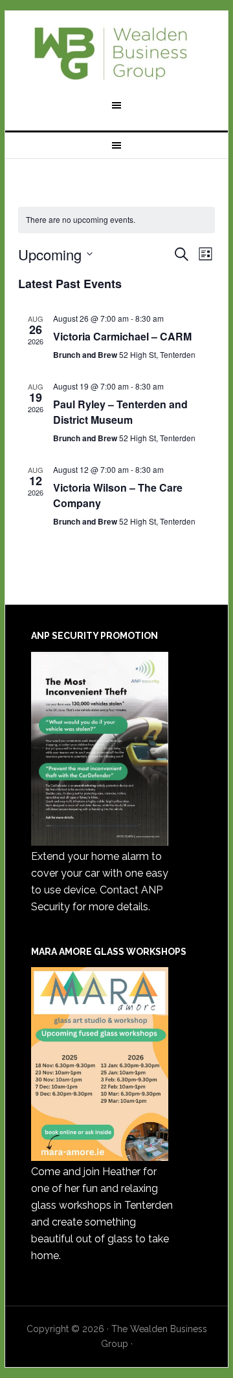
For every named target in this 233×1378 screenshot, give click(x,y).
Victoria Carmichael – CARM (122, 336)
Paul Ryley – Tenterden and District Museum (120, 412)
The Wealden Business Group (116, 53)
